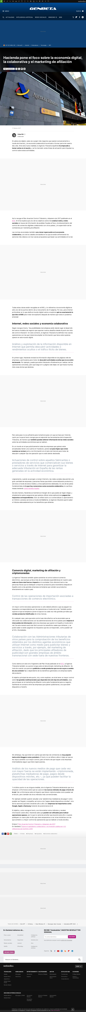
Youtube (58, 950)
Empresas (30, 833)
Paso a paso (7, 935)
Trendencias (64, 974)
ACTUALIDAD (10, 17)
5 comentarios (10, 69)
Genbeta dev (34, 940)
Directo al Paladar (42, 974)
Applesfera (7, 979)
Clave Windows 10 (40, 924)
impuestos (39, 833)
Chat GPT (22, 924)
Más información (55, 1010)
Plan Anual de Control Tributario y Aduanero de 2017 (36, 824)
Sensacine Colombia (29, 999)
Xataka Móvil (7, 976)
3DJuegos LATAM (20, 995)
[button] (21, 134)
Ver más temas (9, 952)
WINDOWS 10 (52, 17)
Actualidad (20, 935)
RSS (65, 950)
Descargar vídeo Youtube (54, 924)
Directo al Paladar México (42, 996)
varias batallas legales (31, 488)
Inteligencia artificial (34, 935)
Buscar (79, 959)
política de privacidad (66, 940)
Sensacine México (29, 996)
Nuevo (78, 11)
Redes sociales (8, 943)
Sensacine (29, 974)
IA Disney (30, 924)
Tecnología (43, 45)
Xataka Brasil (7, 997)
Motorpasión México (53, 996)
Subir (77, 966)
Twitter (73, 17)
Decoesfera (64, 976)
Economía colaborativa (51, 833)
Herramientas (7, 940)
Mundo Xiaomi (7, 985)
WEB (60, 17)
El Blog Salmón (76, 974)
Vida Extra (18, 976)
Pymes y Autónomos (76, 977)
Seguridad (20, 940)
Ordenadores (34, 45)
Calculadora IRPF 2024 (70, 924)
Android (27, 45)
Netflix (5, 946)
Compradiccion (65, 979)
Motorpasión (53, 974)
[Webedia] (8, 966)
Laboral (19, 943)
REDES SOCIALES (40, 17)
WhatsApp (20, 946)
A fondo (22, 833)
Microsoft (19, 45)
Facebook (80, 17)
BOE (13, 221)
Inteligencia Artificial (34, 947)
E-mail (24, 69)
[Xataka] (1, 1)
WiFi (50, 45)
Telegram (83, 17)
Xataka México (7, 995)
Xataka (5, 974)
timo (32, 943)
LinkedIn (72, 950)
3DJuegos (18, 974)
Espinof (29, 976)
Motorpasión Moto (53, 977)
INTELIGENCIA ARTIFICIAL (24, 17)
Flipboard (76, 17)
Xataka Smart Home (7, 982)
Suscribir (72, 936)
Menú (7, 11)
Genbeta (43, 8)
